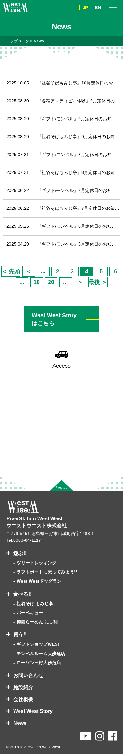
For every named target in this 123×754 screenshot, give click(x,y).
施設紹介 (23, 687)
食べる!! (22, 594)
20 (51, 282)
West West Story (33, 711)
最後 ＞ (98, 282)
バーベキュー (30, 612)
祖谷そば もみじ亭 (35, 603)
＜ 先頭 (11, 271)
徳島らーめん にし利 (37, 621)
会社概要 (23, 699)
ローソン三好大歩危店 (39, 662)
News (19, 723)
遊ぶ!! (19, 553)
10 (36, 282)
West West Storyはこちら (54, 319)
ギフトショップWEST (38, 644)
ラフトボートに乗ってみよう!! (47, 571)
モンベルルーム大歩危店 (41, 653)
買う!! (19, 634)
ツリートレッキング (36, 562)
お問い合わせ (28, 675)
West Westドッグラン (39, 580)
